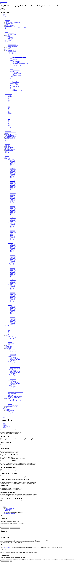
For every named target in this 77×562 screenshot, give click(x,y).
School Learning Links (12, 393)
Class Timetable (13, 351)
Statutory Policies (11, 33)
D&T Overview (16, 84)
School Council (11, 399)
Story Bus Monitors (11, 402)
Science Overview (16, 70)
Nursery (9, 95)
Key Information (6, 24)
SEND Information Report (13, 45)
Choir (6, 345)
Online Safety (10, 38)
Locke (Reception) (11, 180)
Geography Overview (17, 75)
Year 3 (9, 99)
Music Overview (16, 86)
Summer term (12, 196)
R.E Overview (15, 92)
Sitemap (4, 506)
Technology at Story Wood (10, 137)
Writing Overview (16, 67)
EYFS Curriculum (13, 54)
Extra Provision (8, 146)
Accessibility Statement (9, 508)
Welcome (7, 16)
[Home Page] (0, 3)
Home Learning (8, 348)
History (11, 76)
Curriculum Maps (8, 94)
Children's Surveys (8, 346)
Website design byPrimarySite (9, 513)
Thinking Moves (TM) (9, 135)
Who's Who (7, 20)
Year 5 (9, 101)
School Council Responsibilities (16, 400)
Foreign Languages (13, 81)
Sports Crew (10, 401)
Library (6, 133)
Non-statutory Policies (12, 34)
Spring (11, 234)
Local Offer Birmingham (12, 46)
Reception (10, 96)
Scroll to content (3, 2)
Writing (11, 64)
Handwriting (15, 66)
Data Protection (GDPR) (10, 26)
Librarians (10, 404)
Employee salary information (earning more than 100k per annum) (17, 27)
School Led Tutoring (9, 40)
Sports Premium (8, 47)
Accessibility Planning (12, 44)
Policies (6, 32)
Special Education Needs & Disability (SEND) (14, 42)
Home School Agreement (10, 149)
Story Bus (7, 407)
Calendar (7, 143)
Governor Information (9, 410)
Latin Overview (16, 82)
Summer (11, 235)
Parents (4, 139)
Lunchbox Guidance (9, 150)
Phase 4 (16, 364)
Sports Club (10, 339)
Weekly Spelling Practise (15, 358)
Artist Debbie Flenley (12, 395)
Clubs (6, 335)
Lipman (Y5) (10, 284)
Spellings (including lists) (17, 65)
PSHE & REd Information (18, 90)
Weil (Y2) (9, 222)
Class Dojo (7, 145)
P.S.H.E (11, 88)
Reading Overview (16, 61)
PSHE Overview (16, 89)
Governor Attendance (12, 414)
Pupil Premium (8, 35)
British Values (8, 131)
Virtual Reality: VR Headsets (10, 136)
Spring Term (12, 161)
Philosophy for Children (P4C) (11, 134)
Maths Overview (16, 59)
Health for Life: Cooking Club (13, 340)
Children (4, 157)
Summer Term (13, 162)
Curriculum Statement (12, 51)
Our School (5, 15)
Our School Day (8, 19)
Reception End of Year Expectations (19, 57)
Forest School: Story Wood (10, 132)
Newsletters (7, 140)
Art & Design (12, 78)
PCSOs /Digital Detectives (13, 405)
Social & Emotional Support (10, 41)
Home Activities (13, 350)
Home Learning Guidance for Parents (15, 396)
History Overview (16, 77)
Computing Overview (17, 73)
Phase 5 (16, 366)
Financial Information (9, 28)
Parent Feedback (8, 148)
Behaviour (10, 39)
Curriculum (5, 49)
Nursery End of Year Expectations (19, 56)
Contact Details (8, 17)
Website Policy (8, 510)
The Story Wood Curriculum (10, 50)
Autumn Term (12, 160)
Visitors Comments (9, 23)
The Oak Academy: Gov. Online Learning (16, 392)
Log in (4, 417)
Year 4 (9, 100)
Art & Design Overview (17, 79)
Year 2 (9, 98)
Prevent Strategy (11, 37)
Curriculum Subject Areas (13, 53)
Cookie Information (9, 509)
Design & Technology (14, 83)
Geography (12, 74)
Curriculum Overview (12, 52)
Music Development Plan (10, 138)
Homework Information (14, 388)
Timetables (7, 325)
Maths (11, 58)
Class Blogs (7, 158)
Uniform (7, 156)
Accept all (7, 527)
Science (11, 69)
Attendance (7, 144)
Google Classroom (8, 347)
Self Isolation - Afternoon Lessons (14, 397)
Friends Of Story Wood (9, 147)
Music (11, 85)
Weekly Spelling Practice (15, 371)
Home (4, 14)
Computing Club (11, 343)
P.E (10, 87)
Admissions (7, 141)
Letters (6, 151)
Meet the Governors (11, 411)
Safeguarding (7, 36)
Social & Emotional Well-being (11, 406)
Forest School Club (11, 338)
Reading (11, 60)
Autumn (11, 233)
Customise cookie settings (14, 527)
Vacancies (7, 21)
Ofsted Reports (8, 29)
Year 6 (9, 102)
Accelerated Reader (9, 129)
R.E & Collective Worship (15, 91)
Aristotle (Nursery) (11, 159)
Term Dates (7, 48)
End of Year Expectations (15, 359)
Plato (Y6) (10, 305)
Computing (12, 71)
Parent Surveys (8, 154)
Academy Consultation (9, 25)
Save (11, 560)
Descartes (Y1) (10, 201)
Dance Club (10, 342)
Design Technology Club (12, 337)
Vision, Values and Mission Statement (12, 22)
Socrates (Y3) (10, 243)
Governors (5, 408)
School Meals (7, 153)
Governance (7, 409)
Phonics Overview (16, 62)
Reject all (2, 527)
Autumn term (12, 312)
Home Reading (13, 354)
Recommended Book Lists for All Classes (20, 63)
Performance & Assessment (10, 30)
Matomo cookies (6, 547)
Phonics (14, 363)
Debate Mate (10, 336)
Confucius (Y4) (11, 263)
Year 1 (9, 97)
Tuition (9, 344)
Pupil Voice (7, 398)
